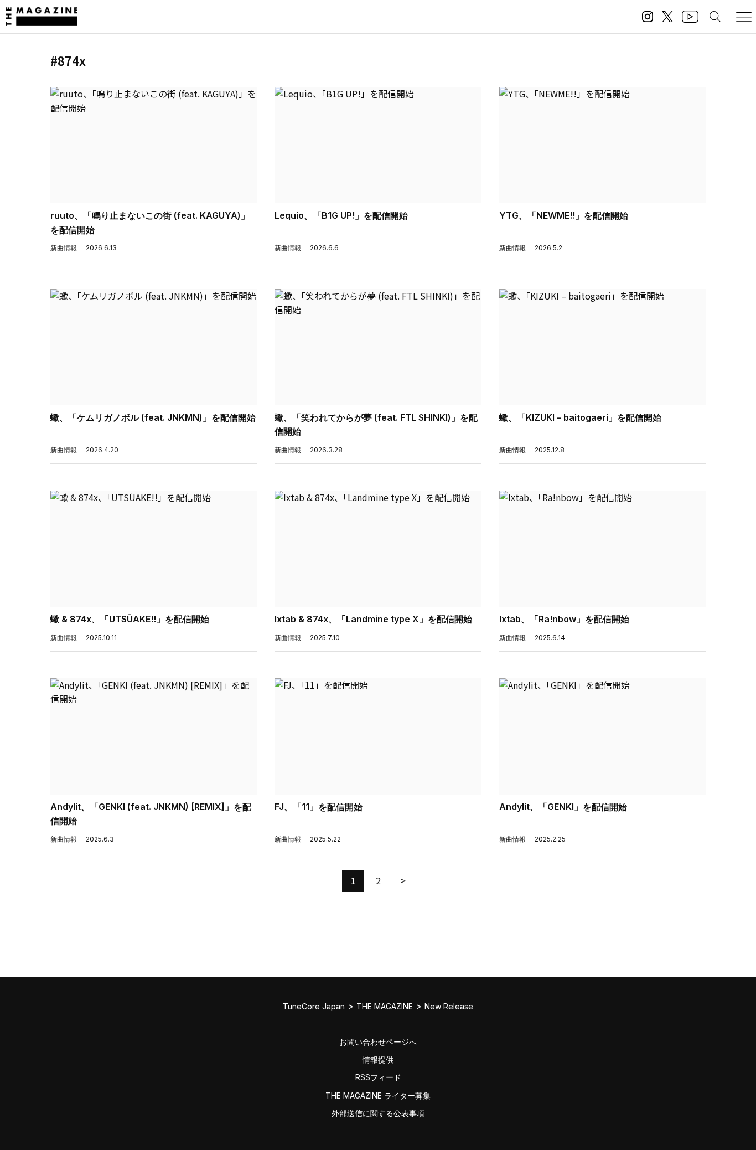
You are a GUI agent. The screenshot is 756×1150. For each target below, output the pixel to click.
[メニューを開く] (744, 16)
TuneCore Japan (314, 1006)
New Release (448, 1006)
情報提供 (378, 1059)
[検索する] (715, 16)
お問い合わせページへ (378, 1041)
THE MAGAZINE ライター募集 (378, 1095)
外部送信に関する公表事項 (378, 1113)
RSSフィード (378, 1077)
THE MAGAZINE (384, 1006)
